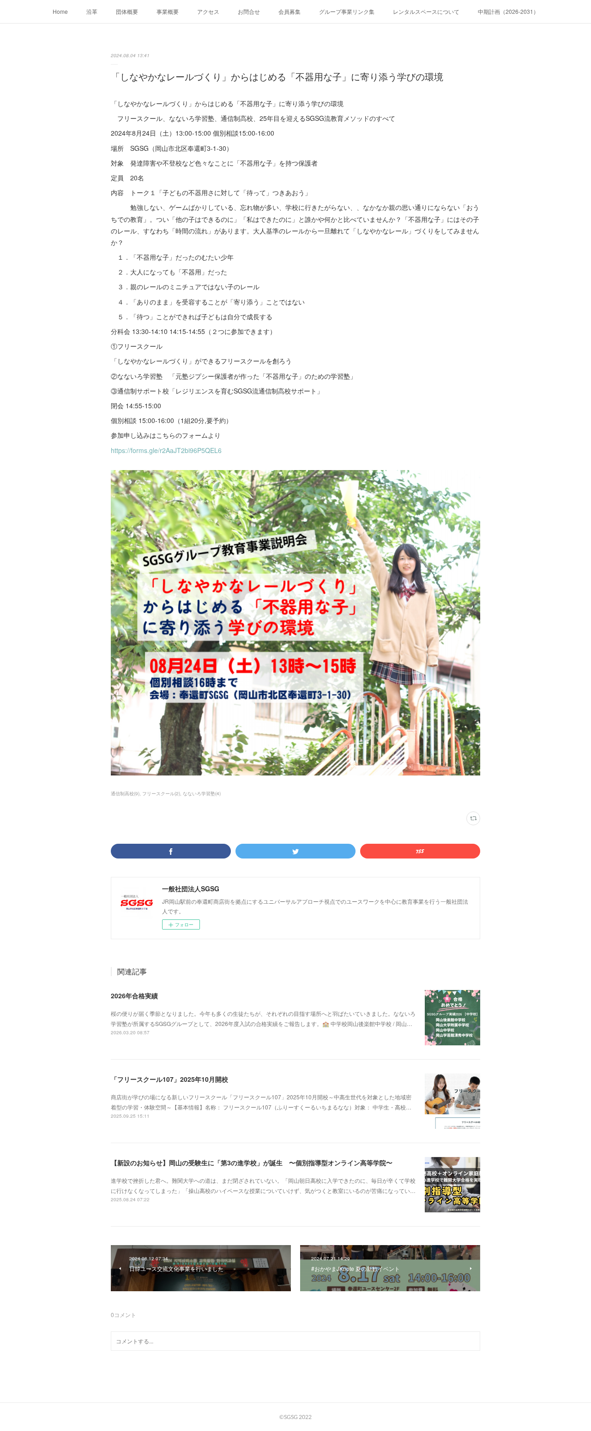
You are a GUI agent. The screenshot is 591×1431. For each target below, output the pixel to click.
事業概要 (168, 11)
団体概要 (127, 11)
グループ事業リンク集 (346, 11)
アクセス (208, 11)
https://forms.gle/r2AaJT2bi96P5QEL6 (166, 450)
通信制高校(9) (125, 793)
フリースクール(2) (161, 793)
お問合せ (249, 11)
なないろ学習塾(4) (202, 793)
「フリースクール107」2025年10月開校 (169, 1079)
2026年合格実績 (134, 995)
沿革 (91, 11)
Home (60, 11)
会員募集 (289, 11)
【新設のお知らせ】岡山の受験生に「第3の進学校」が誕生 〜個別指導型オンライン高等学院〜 (251, 1162)
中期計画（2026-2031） (508, 11)
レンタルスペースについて (426, 11)
